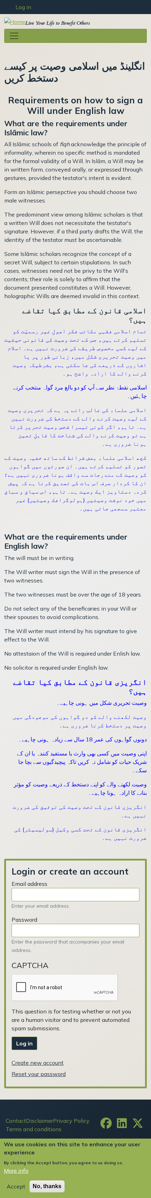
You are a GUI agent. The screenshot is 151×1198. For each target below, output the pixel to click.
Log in (23, 7)
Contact (16, 1120)
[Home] (14, 21)
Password (24, 919)
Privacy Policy (71, 1120)
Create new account (38, 1062)
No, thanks (47, 1186)
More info (16, 1170)
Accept (16, 1186)
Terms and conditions (33, 1129)
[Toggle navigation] (75, 36)
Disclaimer (39, 1120)
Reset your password (39, 1073)
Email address (29, 883)
